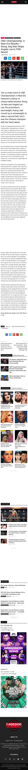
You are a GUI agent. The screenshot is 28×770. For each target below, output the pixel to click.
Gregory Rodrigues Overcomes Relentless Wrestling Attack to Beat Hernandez (17, 541)
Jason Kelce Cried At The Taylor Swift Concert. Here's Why (21, 407)
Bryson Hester (10, 520)
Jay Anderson (5, 54)
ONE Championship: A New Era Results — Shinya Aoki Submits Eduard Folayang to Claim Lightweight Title (20, 347)
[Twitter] (18, 759)
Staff (6, 587)
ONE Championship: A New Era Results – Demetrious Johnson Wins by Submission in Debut (6, 347)
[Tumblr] (14, 759)
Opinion (4, 520)
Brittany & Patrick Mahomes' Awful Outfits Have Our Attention (6, 445)
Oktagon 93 (4, 669)
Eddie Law (9, 596)
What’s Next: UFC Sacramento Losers (13, 518)
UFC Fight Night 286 (6, 625)
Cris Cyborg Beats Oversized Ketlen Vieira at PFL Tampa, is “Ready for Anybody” (18, 533)
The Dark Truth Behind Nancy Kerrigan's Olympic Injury (6, 466)
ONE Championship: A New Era (18, 326)
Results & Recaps (17, 37)
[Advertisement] (14, 19)
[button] (26, 2)
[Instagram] (9, 759)
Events (2, 37)
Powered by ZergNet (16, 388)
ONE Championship (9, 37)
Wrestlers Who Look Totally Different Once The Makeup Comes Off (7, 407)
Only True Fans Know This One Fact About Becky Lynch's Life (7, 426)
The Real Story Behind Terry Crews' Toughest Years (20, 426)
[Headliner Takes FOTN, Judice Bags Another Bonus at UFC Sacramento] (4, 526)
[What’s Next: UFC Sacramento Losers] (14, 514)
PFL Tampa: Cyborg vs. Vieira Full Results (13, 585)
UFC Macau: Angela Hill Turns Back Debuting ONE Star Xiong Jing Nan (18, 361)
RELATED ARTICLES (6, 355)
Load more (13, 617)
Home (2, 35)
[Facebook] (5, 759)
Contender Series (4, 605)
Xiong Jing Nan (4, 328)
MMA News (3, 370)
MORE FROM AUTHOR (18, 355)
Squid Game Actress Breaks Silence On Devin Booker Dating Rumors (20, 466)
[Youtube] (22, 759)
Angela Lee (8, 326)
